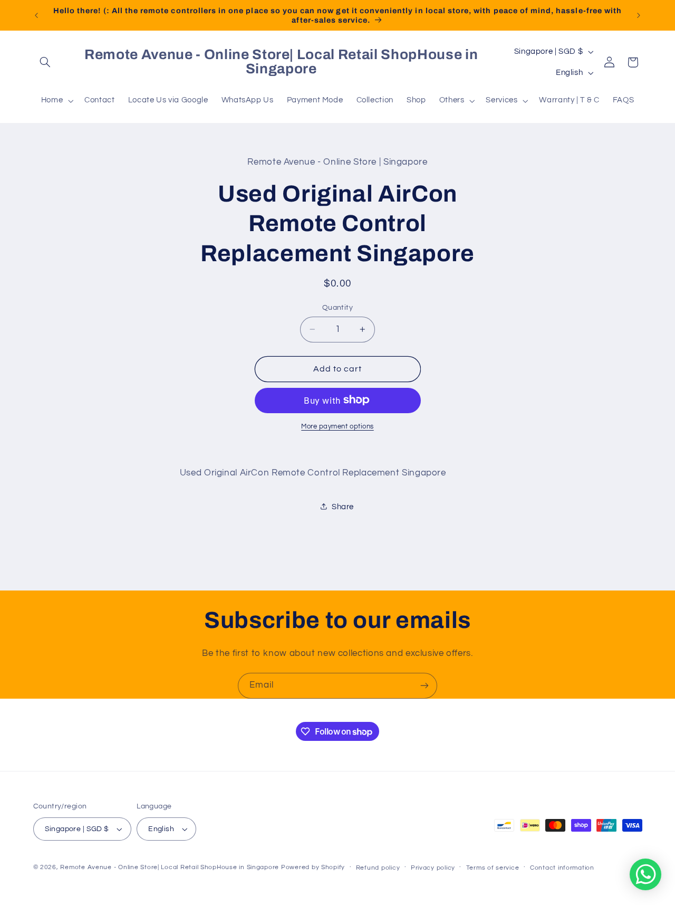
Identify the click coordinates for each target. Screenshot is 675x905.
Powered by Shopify (313, 867)
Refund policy (378, 868)
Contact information (562, 868)
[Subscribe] (424, 686)
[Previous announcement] (36, 15)
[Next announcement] (638, 15)
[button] (45, 62)
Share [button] (343, 506)
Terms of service (492, 868)
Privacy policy (433, 868)
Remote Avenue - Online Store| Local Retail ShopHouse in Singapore (169, 867)
